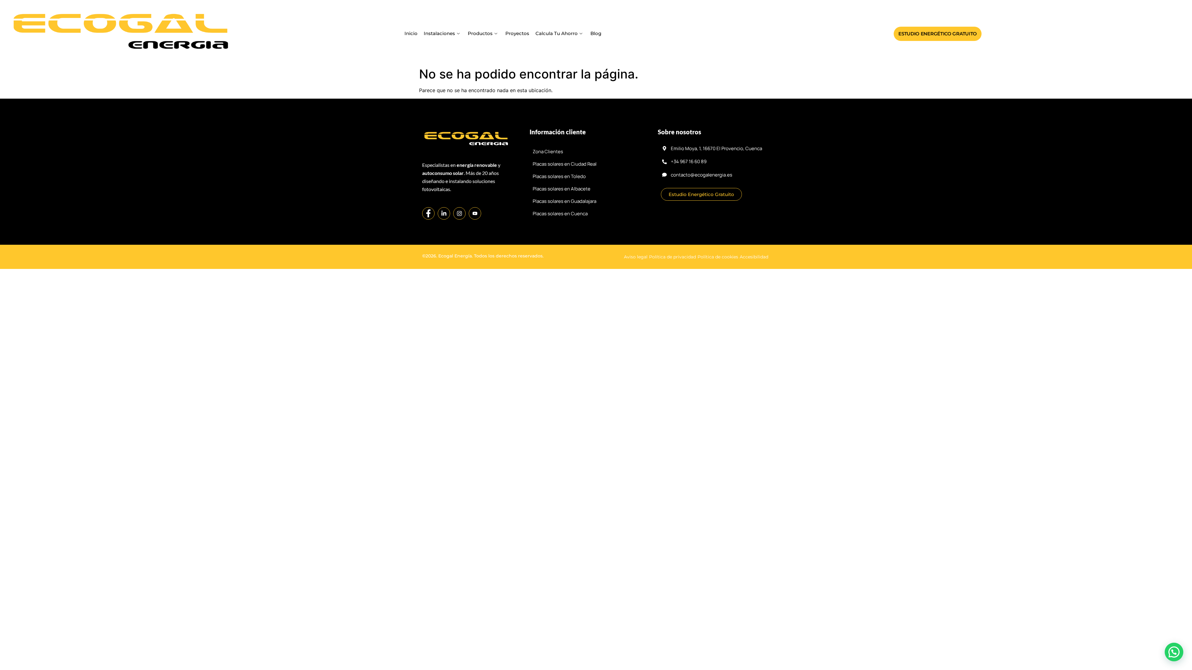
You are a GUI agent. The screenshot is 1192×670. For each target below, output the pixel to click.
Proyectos (517, 33)
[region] (596, 652)
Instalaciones (439, 33)
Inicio (411, 33)
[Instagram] (459, 213)
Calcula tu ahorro (556, 33)
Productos (480, 33)
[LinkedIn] (444, 213)
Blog (595, 33)
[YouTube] (475, 213)
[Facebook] (428, 213)
